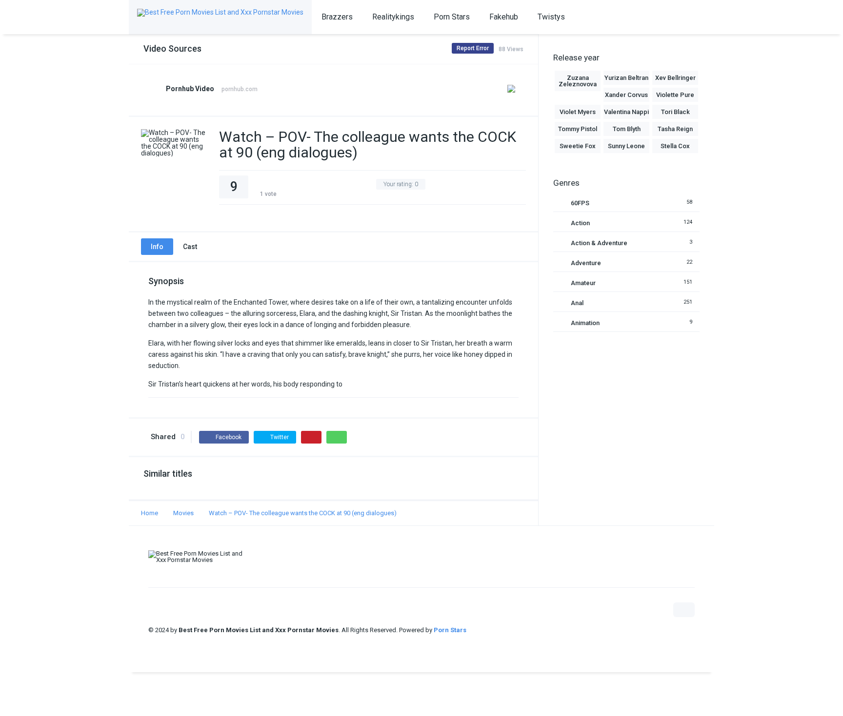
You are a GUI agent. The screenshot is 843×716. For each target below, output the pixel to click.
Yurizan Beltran (626, 77)
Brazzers (337, 16)
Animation (585, 323)
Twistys (551, 16)
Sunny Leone (626, 146)
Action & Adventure (599, 243)
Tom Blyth (627, 129)
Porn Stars (452, 16)
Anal (577, 303)
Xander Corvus (626, 94)
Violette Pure (675, 94)
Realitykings (393, 16)
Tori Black (675, 112)
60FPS (580, 203)
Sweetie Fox (578, 146)
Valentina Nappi (626, 112)
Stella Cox (675, 146)
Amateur (583, 283)
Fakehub (503, 16)
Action (580, 223)
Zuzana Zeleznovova (578, 81)
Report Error (473, 48)
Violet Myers (578, 112)
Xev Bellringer (675, 77)
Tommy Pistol (577, 129)
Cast (190, 247)
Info (157, 247)
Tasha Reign (675, 129)
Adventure (586, 263)
